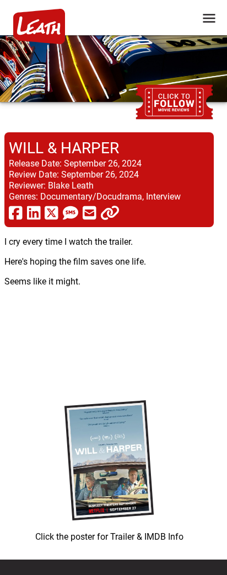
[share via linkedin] (34, 212)
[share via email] (89, 212)
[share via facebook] (16, 212)
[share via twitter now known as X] (51, 212)
